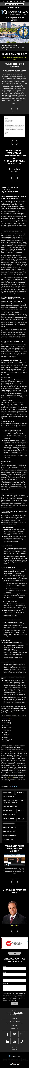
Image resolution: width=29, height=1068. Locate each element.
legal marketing (13, 1060)
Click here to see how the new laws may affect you (14, 58)
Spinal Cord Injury (8, 823)
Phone (5, 978)
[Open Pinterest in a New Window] (21, 1034)
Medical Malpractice (9, 814)
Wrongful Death (8, 839)
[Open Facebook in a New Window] (7, 1034)
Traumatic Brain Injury (10, 835)
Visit (14, 1)
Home (3, 1)
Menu (24, 1)
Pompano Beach (8, 719)
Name (4, 966)
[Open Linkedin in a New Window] (7, 1041)
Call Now (14, 19)
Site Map (14, 1047)
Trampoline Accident (9, 831)
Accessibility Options (14, 7)
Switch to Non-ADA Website (14, 4)
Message (5, 984)
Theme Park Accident (9, 827)
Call (7, 1)
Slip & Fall (21, 819)
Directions (14, 1025)
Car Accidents (7, 792)
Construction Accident (10, 806)
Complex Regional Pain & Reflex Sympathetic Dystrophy (13, 801)
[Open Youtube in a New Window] (14, 1041)
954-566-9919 (14, 20)
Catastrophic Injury (9, 796)
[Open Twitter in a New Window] (14, 1034)
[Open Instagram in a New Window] (21, 1041)
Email (11, 1)
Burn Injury (20, 792)
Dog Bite (20, 810)
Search (17, 1)
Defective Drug (7, 810)
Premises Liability (8, 819)
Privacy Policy (14, 1049)
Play (14, 953)
